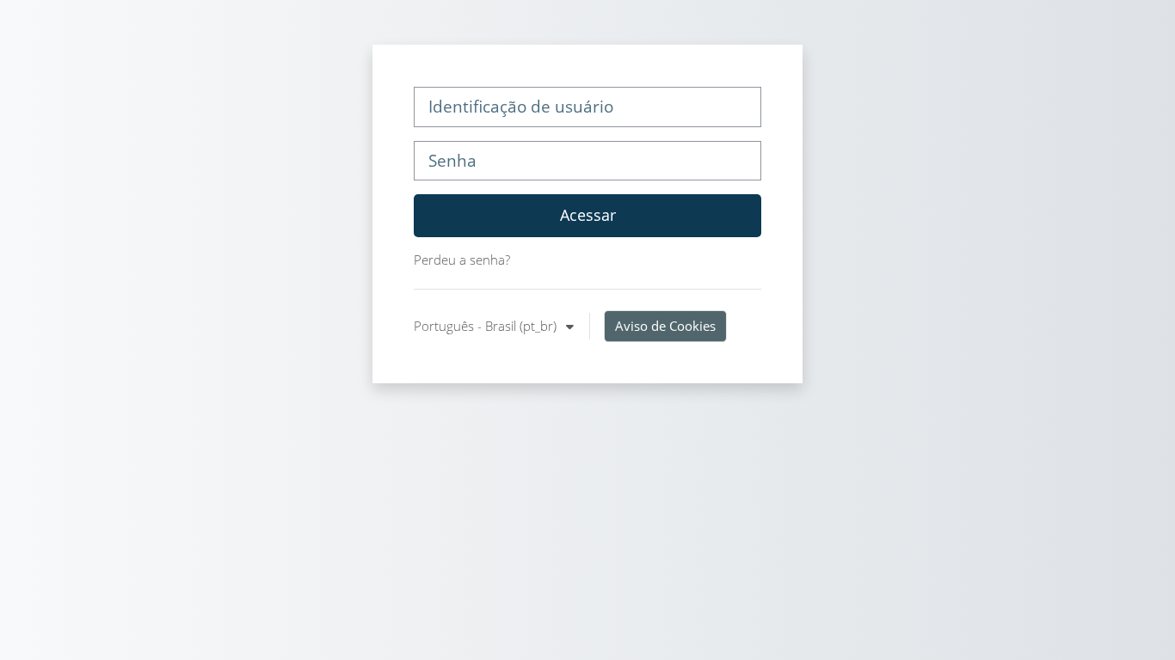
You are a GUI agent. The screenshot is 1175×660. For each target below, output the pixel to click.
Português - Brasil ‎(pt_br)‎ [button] (487, 325)
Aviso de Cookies (665, 325)
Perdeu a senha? (462, 259)
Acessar (588, 215)
